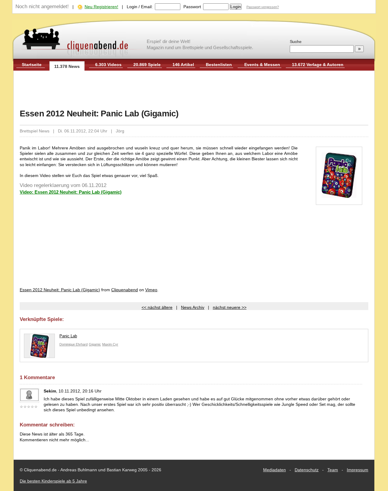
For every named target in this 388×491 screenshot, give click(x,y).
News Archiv (192, 307)
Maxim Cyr (110, 344)
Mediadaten (274, 469)
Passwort (192, 6)
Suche (295, 41)
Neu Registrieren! (101, 6)
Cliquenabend (124, 289)
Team (332, 469)
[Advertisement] (194, 90)
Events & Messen (262, 64)
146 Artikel (183, 64)
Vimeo (151, 289)
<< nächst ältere (157, 307)
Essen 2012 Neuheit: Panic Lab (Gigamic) (60, 289)
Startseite (32, 64)
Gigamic (95, 344)
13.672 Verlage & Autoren (317, 64)
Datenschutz (307, 469)
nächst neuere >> (229, 307)
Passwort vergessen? (262, 7)
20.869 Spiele (147, 64)
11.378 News (67, 66)
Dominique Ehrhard (73, 344)
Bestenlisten (219, 64)
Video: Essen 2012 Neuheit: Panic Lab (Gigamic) (71, 192)
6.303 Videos (108, 64)
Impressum (357, 469)
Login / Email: (140, 6)
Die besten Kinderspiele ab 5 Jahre (53, 481)
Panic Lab (68, 336)
